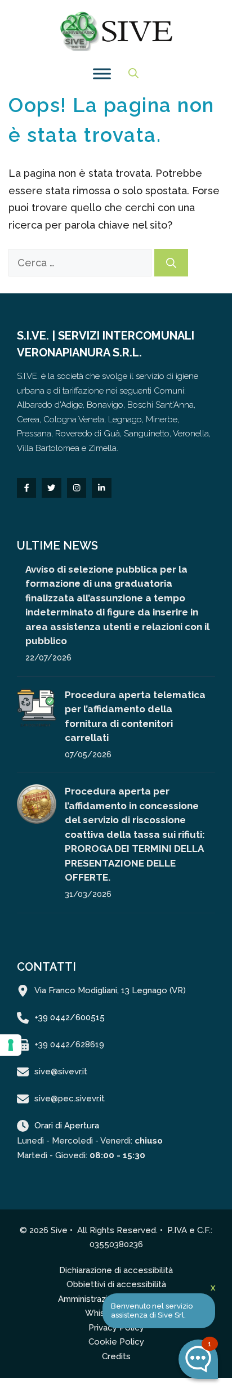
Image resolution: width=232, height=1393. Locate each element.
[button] (133, 73)
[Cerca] (171, 262)
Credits (116, 1356)
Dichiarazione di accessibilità (116, 1270)
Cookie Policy (116, 1342)
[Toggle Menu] (102, 73)
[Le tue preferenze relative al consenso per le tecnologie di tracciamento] (10, 1045)
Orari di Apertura (66, 1125)
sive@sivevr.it (60, 1071)
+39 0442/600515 (69, 1017)
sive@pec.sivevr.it (69, 1098)
